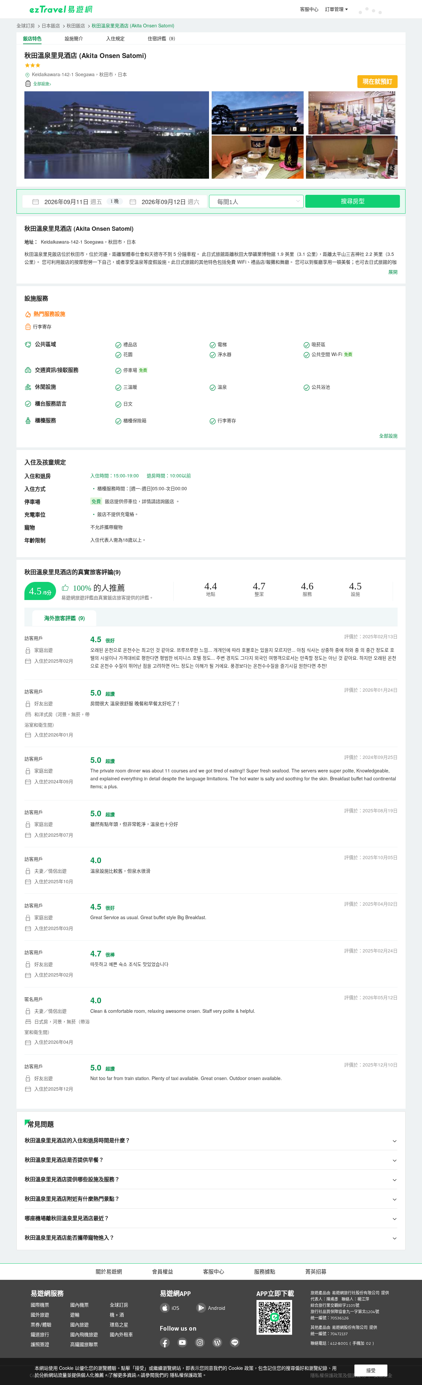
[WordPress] (217, 1343)
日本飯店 (51, 25)
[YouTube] (182, 1343)
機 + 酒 (117, 1315)
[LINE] (235, 1343)
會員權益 (162, 1271)
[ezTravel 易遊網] (61, 9)
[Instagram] (200, 1343)
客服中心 (309, 9)
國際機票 (40, 1305)
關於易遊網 (109, 1271)
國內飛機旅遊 (84, 1335)
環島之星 (119, 1325)
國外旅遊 (40, 1315)
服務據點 (264, 1271)
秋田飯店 (76, 25)
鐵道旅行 (40, 1335)
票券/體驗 (41, 1325)
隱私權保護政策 (186, 1374)
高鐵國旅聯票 (84, 1344)
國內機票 (79, 1305)
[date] (68, 201)
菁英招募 (315, 1271)
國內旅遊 (79, 1325)
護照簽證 (40, 1344)
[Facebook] (165, 1343)
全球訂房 (25, 25)
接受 (371, 1370)
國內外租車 (121, 1335)
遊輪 (74, 1315)
